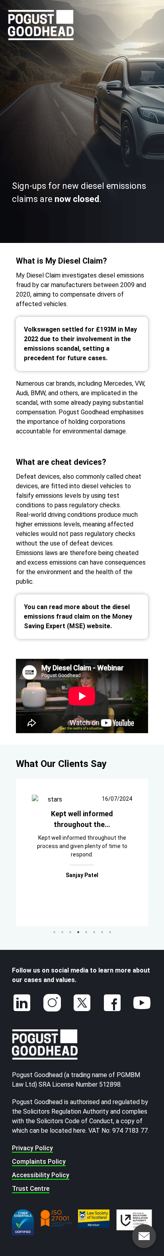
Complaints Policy (39, 1161)
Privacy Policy (32, 1148)
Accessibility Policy (40, 1175)
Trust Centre (30, 1188)
